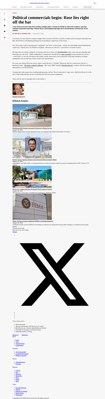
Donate (75, 7)
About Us (15, 335)
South (17, 379)
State (17, 342)
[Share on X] (5, 20)
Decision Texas (26, 7)
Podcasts (40, 7)
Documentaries (53, 7)
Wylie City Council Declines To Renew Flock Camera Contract (32, 189)
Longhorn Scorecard (22, 353)
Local (15, 13)
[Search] (95, 3)
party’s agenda (66, 54)
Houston (18, 374)
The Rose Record (67, 65)
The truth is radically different (33, 65)
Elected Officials (21, 388)
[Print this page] (5, 38)
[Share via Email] (5, 32)
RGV (17, 377)
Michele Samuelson (23, 33)
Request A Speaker (21, 391)
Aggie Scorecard (21, 352)
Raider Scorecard (21, 355)
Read (14, 7)
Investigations (20, 343)
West (17, 381)
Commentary (20, 345)
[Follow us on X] (54, 312)
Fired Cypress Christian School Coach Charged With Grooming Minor (34, 159)
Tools (65, 7)
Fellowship (19, 395)
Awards (18, 389)
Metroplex (19, 376)
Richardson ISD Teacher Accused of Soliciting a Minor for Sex (32, 128)
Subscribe (87, 7)
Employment (20, 393)
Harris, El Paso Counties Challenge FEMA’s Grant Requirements (33, 221)
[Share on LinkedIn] (5, 26)
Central (18, 370)
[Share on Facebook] (5, 13)
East (17, 372)
